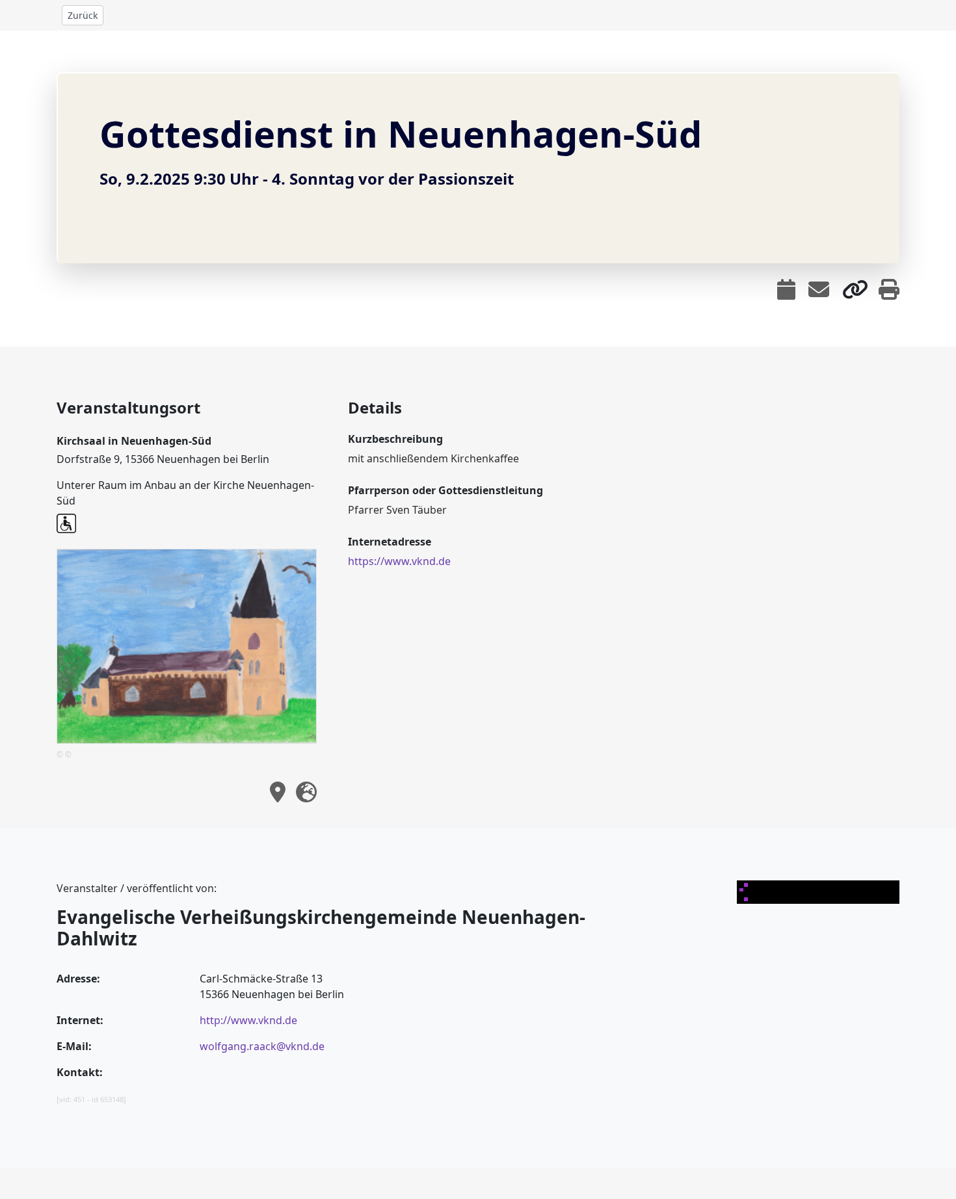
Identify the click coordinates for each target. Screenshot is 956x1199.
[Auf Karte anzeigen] (277, 792)
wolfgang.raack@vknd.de (262, 1046)
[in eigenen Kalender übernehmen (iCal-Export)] (786, 289)
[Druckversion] (889, 289)
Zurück (83, 15)
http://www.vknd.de (248, 1020)
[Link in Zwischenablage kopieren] (855, 289)
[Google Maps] (306, 792)
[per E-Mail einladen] (818, 289)
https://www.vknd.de (399, 561)
